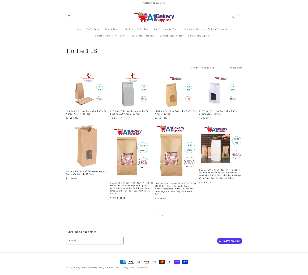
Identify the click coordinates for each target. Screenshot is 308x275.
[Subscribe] (119, 240)
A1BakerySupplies (79, 268)
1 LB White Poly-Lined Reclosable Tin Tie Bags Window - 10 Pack (218, 112)
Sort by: (195, 67)
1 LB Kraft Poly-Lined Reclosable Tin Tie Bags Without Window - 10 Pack (87, 112)
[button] (69, 16)
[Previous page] (145, 214)
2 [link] (162, 214)
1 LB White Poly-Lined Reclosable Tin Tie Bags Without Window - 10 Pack (129, 112)
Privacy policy (128, 268)
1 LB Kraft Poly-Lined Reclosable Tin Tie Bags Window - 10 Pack (176, 112)
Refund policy (113, 268)
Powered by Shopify (96, 268)
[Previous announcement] (66, 3)
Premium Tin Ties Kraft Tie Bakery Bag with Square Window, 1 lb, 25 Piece (86, 172)
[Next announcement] (241, 3)
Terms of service (143, 268)
